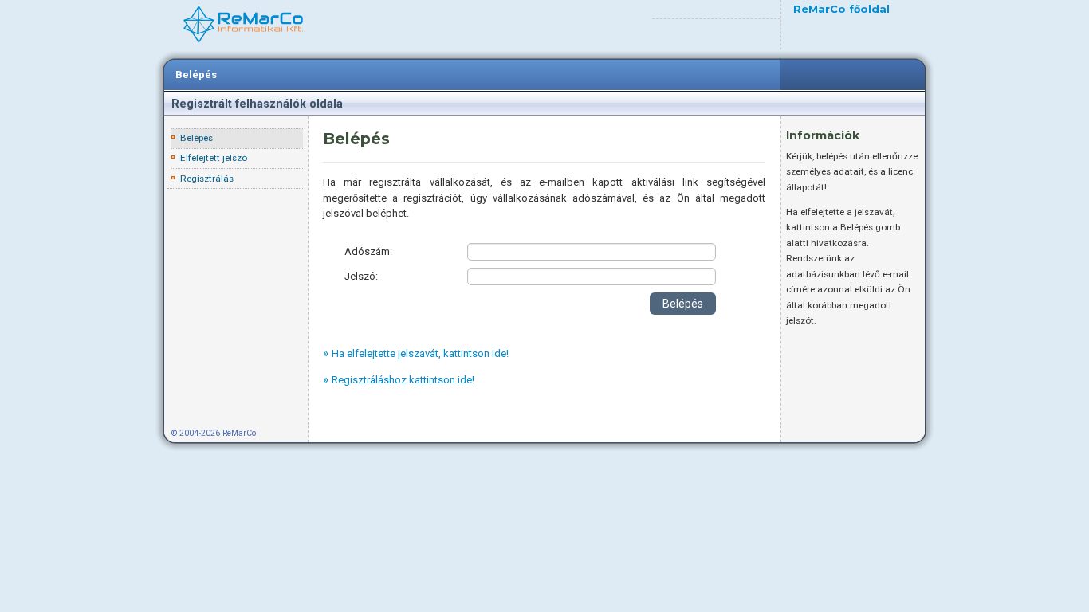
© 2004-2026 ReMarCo (213, 433)
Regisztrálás (207, 178)
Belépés (196, 74)
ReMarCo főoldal (841, 9)
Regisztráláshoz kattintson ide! (403, 380)
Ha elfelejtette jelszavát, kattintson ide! (420, 353)
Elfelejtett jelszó (213, 157)
